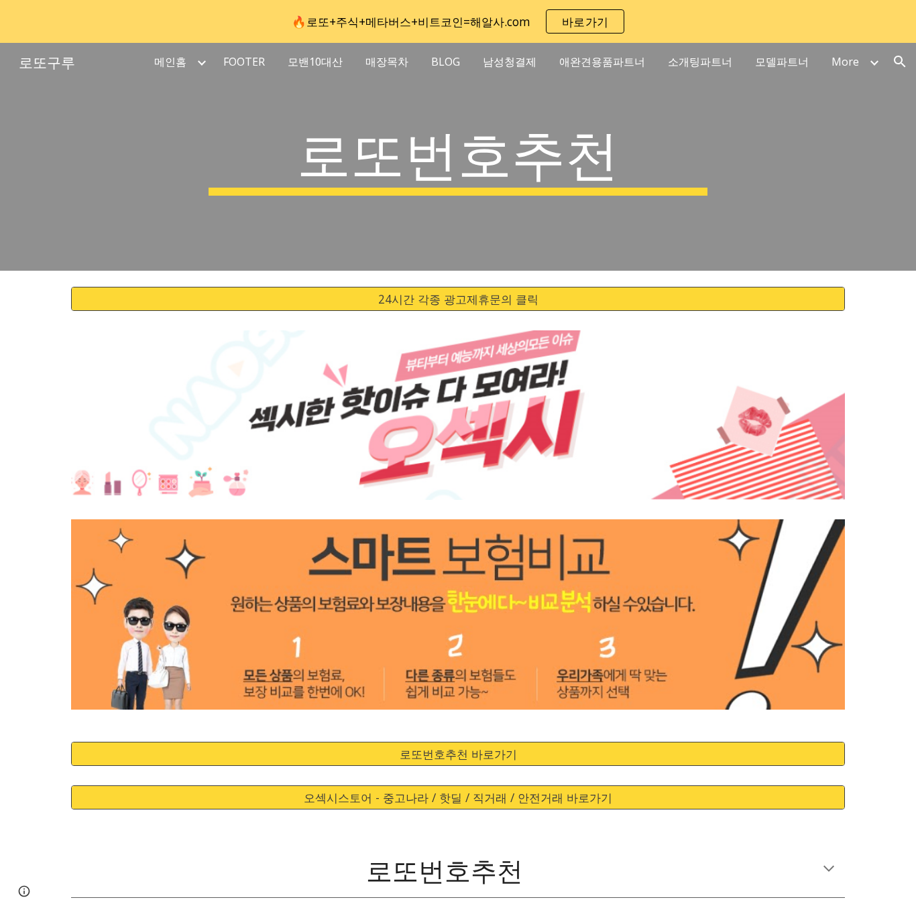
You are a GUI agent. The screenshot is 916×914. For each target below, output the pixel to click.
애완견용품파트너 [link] (602, 61)
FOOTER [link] (244, 61)
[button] (900, 62)
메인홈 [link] (170, 61)
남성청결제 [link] (509, 61)
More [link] (845, 61)
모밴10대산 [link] (315, 61)
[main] (458, 157)
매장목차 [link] (386, 61)
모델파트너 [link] (782, 61)
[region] (458, 21)
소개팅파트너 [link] (700, 61)
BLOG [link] (445, 61)
